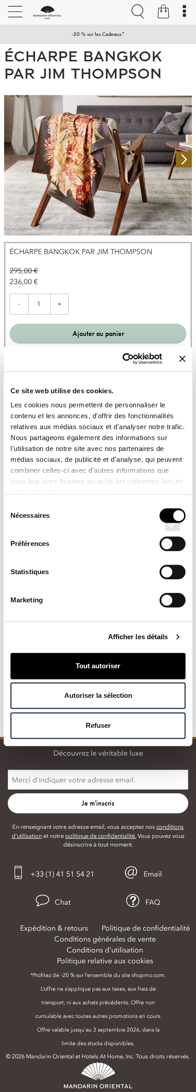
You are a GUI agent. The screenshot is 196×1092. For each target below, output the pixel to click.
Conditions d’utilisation (105, 949)
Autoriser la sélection (98, 695)
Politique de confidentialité (146, 927)
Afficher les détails (138, 637)
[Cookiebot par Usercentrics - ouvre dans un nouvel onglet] (123, 359)
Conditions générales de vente (105, 938)
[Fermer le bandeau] (182, 359)
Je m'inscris (98, 803)
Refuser (98, 725)
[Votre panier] (163, 12)
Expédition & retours (54, 927)
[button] (53, 901)
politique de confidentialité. (100, 835)
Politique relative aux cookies (105, 960)
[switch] (173, 552)
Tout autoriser (98, 666)
